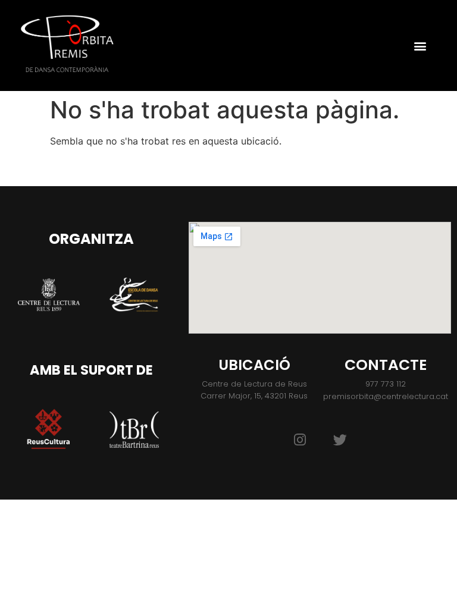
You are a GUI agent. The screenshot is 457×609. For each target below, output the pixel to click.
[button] (420, 45)
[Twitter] (340, 439)
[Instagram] (300, 439)
